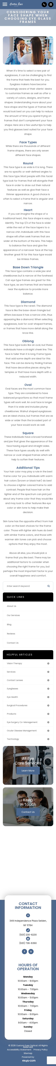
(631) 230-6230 (28, 934)
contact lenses (15, 680)
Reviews (11, 633)
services (11, 671)
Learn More (28, 770)
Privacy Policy (40, 1049)
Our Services (13, 615)
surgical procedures (17, 705)
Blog (9, 624)
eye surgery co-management (22, 722)
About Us (11, 606)
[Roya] (28, 1060)
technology (13, 739)
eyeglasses (12, 688)
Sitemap (28, 1053)
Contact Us (12, 642)
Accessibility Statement (19, 1049)
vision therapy (14, 663)
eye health (12, 697)
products (11, 713)
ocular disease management (22, 730)
